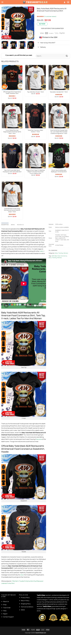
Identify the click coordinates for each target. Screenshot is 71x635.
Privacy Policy (25, 597)
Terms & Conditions (27, 607)
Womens (66, 253)
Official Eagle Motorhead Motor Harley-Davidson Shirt (12, 92)
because (39, 439)
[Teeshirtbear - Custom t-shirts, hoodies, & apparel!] (35, 2)
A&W (53, 256)
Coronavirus (64, 256)
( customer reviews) (50, 16)
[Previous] (4, 23)
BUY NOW (42, 24)
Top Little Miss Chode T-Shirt (35, 92)
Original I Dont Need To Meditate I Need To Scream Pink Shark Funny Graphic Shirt (35, 171)
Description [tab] (5, 224)
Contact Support (8, 617)
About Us (6, 601)
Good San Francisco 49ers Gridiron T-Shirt (35, 131)
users (41, 251)
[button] (2, 2)
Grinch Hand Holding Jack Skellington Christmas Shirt (59, 171)
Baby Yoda (57, 256)
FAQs (4, 611)
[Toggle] (38, 43)
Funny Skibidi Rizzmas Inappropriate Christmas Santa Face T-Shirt (12, 131)
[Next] (31, 23)
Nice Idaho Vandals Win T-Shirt (59, 92)
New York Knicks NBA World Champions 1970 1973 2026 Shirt (12, 171)
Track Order (7, 608)
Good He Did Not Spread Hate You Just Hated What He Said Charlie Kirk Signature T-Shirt (58, 131)
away (22, 575)
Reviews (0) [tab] (20, 224)
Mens (56, 253)
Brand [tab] (13, 224)
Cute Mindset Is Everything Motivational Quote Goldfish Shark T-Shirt (12, 210)
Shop (4, 605)
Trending (60, 253)
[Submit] (66, 56)
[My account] (64, 2)
